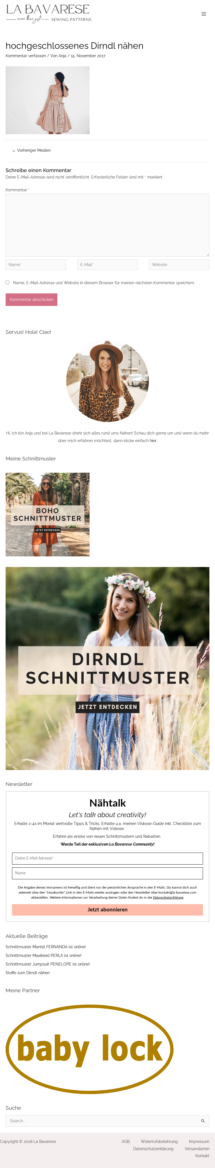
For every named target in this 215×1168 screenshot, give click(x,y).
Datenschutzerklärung (153, 1149)
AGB (126, 1141)
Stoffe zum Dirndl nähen (28, 973)
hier (153, 440)
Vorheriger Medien (31, 150)
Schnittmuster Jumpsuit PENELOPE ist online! (48, 964)
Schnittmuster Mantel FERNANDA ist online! (46, 947)
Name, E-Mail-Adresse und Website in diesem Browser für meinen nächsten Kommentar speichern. (104, 283)
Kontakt (202, 1155)
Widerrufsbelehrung (159, 1141)
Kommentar (18, 190)
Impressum (199, 1141)
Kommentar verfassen (26, 56)
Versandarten (197, 1149)
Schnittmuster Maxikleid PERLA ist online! (43, 955)
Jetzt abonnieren (108, 910)
